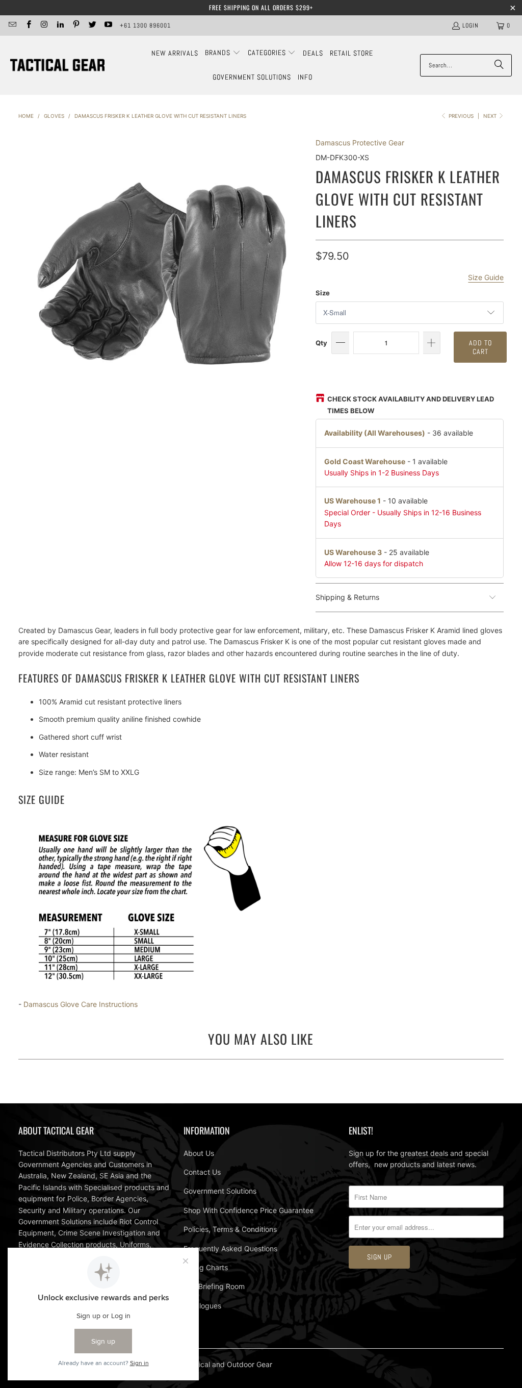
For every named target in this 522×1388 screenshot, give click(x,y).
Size (323, 293)
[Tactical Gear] (57, 65)
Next (490, 116)
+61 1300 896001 (145, 25)
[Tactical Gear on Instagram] (44, 25)
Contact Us (202, 1172)
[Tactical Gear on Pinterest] (75, 25)
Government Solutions (220, 1191)
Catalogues (202, 1305)
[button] (223, 53)
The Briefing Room (214, 1286)
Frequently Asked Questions (230, 1248)
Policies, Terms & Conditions (230, 1229)
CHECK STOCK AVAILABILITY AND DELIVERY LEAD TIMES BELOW (410, 404)
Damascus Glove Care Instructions (80, 1004)
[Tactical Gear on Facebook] (27, 25)
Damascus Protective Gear (360, 142)
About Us (199, 1153)
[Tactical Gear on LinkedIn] (60, 25)
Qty (321, 343)
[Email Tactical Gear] (12, 25)
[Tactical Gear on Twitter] (91, 25)
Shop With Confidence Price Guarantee (249, 1210)
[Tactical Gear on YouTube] (107, 25)
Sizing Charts (206, 1267)
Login (470, 25)
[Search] (499, 65)
